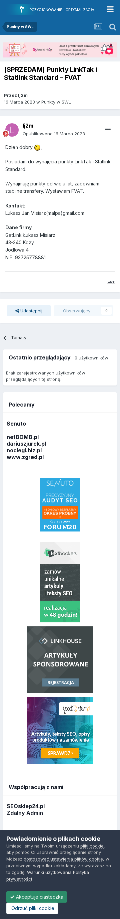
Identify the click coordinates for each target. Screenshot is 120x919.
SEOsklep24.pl (26, 806)
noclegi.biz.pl (24, 450)
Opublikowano (54, 133)
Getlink (111, 282)
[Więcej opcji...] (108, 130)
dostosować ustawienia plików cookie (63, 859)
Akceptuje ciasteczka (39, 897)
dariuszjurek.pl (26, 443)
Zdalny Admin (25, 812)
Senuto (16, 423)
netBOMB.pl (23, 437)
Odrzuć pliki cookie (32, 908)
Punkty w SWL (56, 102)
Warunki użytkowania (49, 872)
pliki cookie (92, 846)
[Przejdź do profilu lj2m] (12, 130)
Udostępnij (30, 310)
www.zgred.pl (25, 457)
